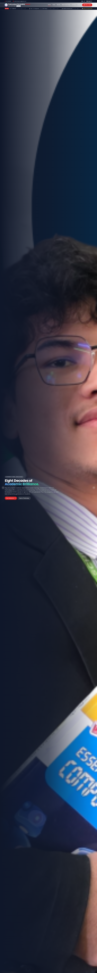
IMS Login (88, 1)
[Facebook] (82, 1)
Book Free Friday (66, 4)
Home (49, 4)
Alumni (58, 4)
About (79, 4)
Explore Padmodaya (23, 498)
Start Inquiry (9, 498)
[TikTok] (84, 1)
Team (53, 4)
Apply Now (88, 4)
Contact (74, 4)
